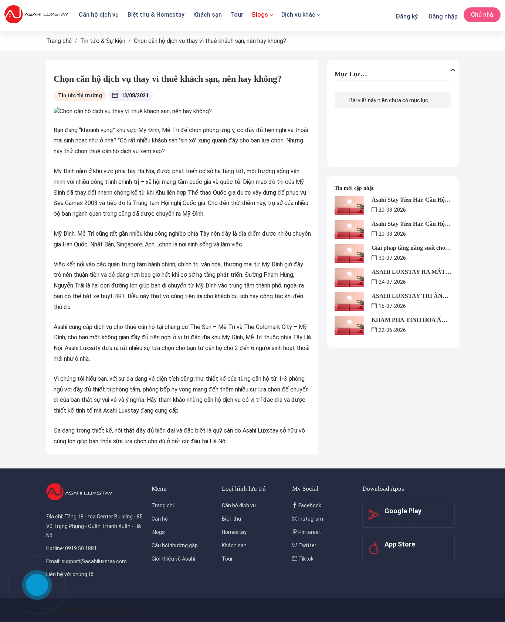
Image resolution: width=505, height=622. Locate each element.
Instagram (310, 519)
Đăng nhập (443, 16)
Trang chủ (164, 505)
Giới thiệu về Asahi (173, 559)
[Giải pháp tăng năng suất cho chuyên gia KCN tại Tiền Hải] (349, 252)
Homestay (234, 532)
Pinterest (309, 532)
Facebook (309, 505)
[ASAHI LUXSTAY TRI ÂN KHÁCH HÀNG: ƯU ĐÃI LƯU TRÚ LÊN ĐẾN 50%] (349, 301)
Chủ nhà (482, 14)
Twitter (306, 545)
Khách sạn (207, 14)
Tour (237, 14)
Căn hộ (160, 519)
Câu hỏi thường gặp (175, 545)
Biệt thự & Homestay (156, 14)
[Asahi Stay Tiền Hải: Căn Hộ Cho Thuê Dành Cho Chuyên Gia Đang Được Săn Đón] (349, 204)
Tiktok (305, 559)
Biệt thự (231, 519)
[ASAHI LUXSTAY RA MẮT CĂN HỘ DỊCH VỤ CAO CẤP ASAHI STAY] (349, 276)
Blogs (260, 14)
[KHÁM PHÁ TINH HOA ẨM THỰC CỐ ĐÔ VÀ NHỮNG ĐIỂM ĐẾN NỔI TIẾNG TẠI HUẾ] (349, 325)
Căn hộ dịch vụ (99, 14)
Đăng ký (407, 16)
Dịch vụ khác (298, 14)
